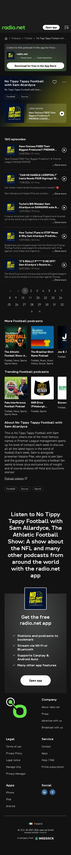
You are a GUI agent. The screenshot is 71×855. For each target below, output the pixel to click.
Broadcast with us (52, 727)
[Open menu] (66, 27)
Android (10, 806)
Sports (37, 489)
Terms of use (13, 746)
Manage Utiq (13, 767)
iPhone (10, 792)
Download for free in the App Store (35, 66)
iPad (8, 799)
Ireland (37, 824)
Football (10, 97)
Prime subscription (53, 767)
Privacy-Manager (16, 774)
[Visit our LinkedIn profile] (44, 792)
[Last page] (39, 311)
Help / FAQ (48, 760)
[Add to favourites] (54, 82)
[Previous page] (18, 291)
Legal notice (13, 760)
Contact (46, 746)
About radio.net (51, 707)
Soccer (24, 97)
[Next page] (32, 311)
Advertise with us (52, 720)
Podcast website (14, 478)
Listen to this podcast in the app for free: (31, 47)
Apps (45, 753)
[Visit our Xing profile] (52, 792)
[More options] (64, 82)
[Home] (6, 38)
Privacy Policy (14, 753)
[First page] (11, 291)
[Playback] (62, 113)
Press (45, 714)
